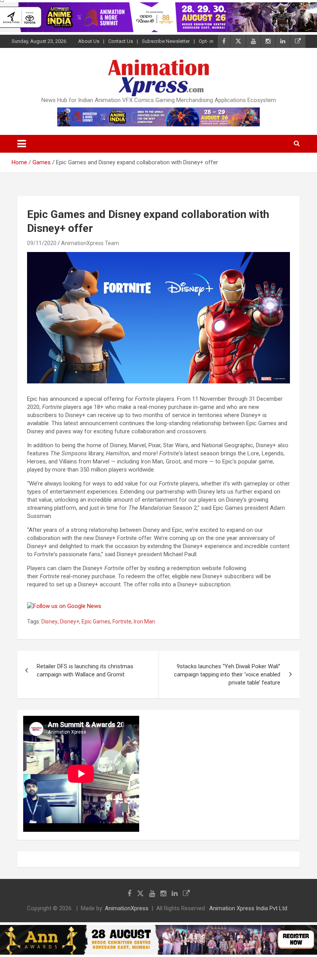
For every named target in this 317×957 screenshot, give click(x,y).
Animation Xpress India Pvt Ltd (248, 908)
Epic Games (96, 621)
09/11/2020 (41, 243)
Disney (49, 621)
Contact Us (120, 41)
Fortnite (121, 621)
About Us (88, 41)
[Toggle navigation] (22, 144)
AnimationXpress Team (90, 243)
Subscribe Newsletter (166, 41)
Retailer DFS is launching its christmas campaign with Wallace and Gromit (85, 670)
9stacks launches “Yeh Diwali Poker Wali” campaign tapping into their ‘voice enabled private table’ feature (227, 674)
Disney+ (69, 621)
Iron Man (144, 621)
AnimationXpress (126, 908)
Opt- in (206, 41)
